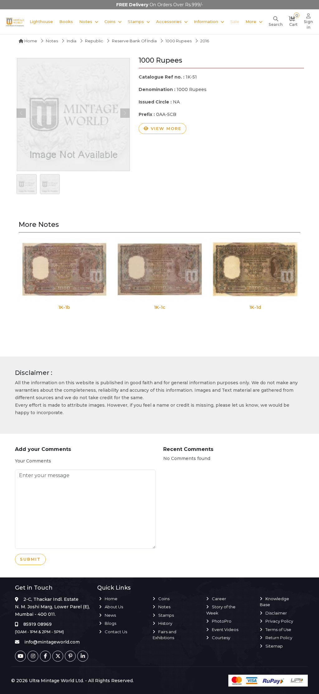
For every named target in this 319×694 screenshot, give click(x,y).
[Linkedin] (82, 656)
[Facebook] (45, 656)
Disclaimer (276, 612)
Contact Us (116, 631)
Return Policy (278, 637)
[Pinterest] (70, 656)
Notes (85, 21)
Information (206, 21)
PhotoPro (221, 621)
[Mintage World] (15, 21)
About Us (114, 606)
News (110, 615)
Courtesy (221, 637)
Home (30, 40)
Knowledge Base (274, 601)
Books (66, 21)
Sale (234, 21)
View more (165, 128)
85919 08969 (37, 624)
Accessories (169, 21)
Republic (94, 40)
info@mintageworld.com (52, 642)
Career (219, 598)
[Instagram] (32, 656)
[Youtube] (20, 656)
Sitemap (274, 646)
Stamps (136, 21)
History (165, 623)
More (250, 21)
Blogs (110, 623)
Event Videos (225, 629)
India (71, 40)
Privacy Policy (279, 621)
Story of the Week (221, 609)
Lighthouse (41, 21)
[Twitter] (57, 656)
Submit (30, 559)
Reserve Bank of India (134, 40)
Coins (110, 21)
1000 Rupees (178, 40)
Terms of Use (278, 629)
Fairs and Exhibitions (164, 634)
